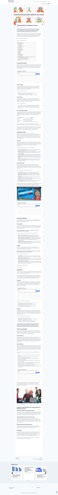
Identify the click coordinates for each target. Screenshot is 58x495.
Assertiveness (20, 45)
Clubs (36, 1)
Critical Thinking (20, 55)
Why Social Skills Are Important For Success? (24, 58)
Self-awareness (20, 50)
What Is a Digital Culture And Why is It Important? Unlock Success (16, 475)
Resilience (20, 53)
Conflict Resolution (21, 48)
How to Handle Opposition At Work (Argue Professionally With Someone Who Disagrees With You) (29, 469)
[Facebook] (37, 487)
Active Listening (20, 44)
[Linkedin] (38, 487)
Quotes (49, 1)
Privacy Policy (11, 488)
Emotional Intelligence (20, 49)
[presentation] (16, 469)
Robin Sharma (17, 458)
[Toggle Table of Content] (34, 42)
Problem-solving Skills (20, 54)
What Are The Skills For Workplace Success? (24, 57)
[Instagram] (39, 487)
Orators (38, 1)
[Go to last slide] (12, 473)
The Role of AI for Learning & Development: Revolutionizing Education (41, 475)
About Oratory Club (12, 487)
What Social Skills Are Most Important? (23, 59)
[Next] (45, 473)
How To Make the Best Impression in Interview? (37, 458)
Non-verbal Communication (22, 46)
